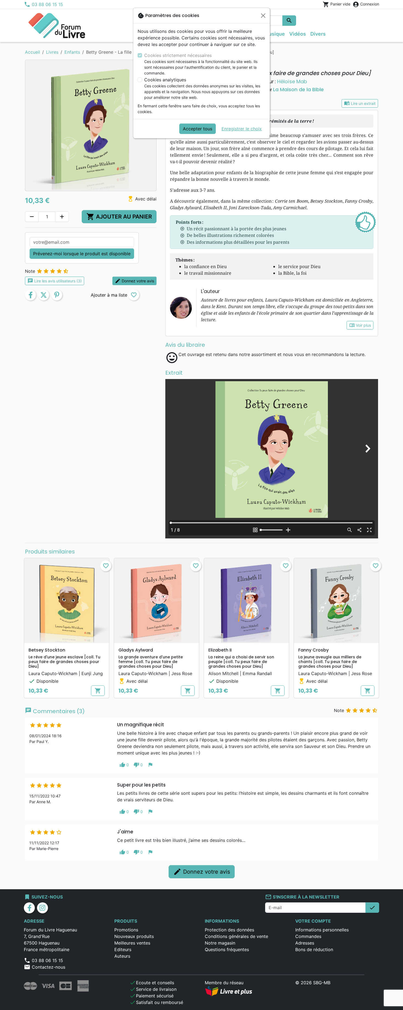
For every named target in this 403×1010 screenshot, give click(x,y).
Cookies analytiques (165, 79)
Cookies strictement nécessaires (178, 55)
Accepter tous (197, 128)
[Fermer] (263, 15)
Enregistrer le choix (242, 128)
